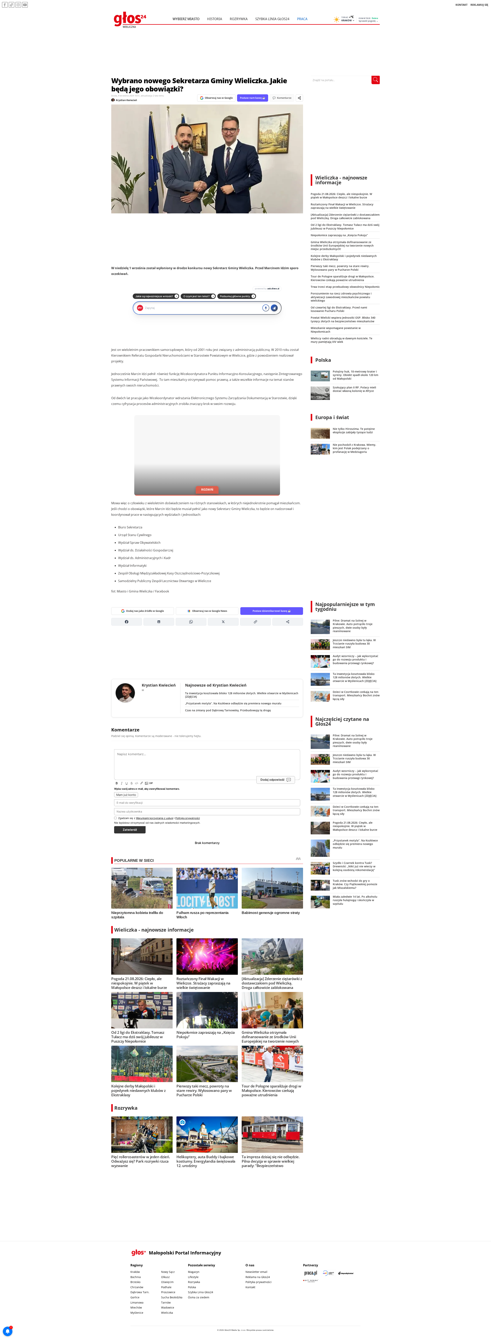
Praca (302, 18)
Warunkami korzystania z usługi (154, 818)
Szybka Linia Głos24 (272, 18)
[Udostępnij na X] (223, 622)
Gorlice (134, 1297)
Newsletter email (256, 1272)
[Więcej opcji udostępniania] (287, 622)
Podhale (166, 1287)
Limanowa (136, 1302)
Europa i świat (332, 417)
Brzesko (135, 1282)
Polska (323, 360)
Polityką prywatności (187, 818)
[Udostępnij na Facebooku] (126, 622)
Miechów (136, 1307)
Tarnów (166, 1302)
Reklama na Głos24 (258, 1277)
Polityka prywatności (259, 1282)
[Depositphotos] (346, 1273)
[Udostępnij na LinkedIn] (158, 622)
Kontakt (250, 1287)
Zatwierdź (130, 830)
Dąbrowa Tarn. (139, 1292)
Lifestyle (193, 1277)
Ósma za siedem (198, 1297)
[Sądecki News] (328, 1273)
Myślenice (136, 1312)
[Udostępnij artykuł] (299, 98)
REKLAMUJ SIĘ (479, 5)
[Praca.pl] (310, 1273)
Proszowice (168, 1292)
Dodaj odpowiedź (272, 779)
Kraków (135, 1272)
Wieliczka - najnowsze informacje (154, 929)
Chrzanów (136, 1287)
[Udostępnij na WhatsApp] (191, 622)
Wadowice (167, 1307)
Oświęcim (167, 1282)
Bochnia (135, 1277)
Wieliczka (167, 1312)
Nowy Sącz (168, 1272)
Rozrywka (239, 18)
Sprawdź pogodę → (368, 21)
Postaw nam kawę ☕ (252, 98)
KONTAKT (462, 5)
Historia (214, 18)
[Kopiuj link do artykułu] (255, 622)
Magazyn (193, 1272)
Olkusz (165, 1277)
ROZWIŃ (207, 489)
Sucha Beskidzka (171, 1297)
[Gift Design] (310, 1280)
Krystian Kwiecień (126, 100)
